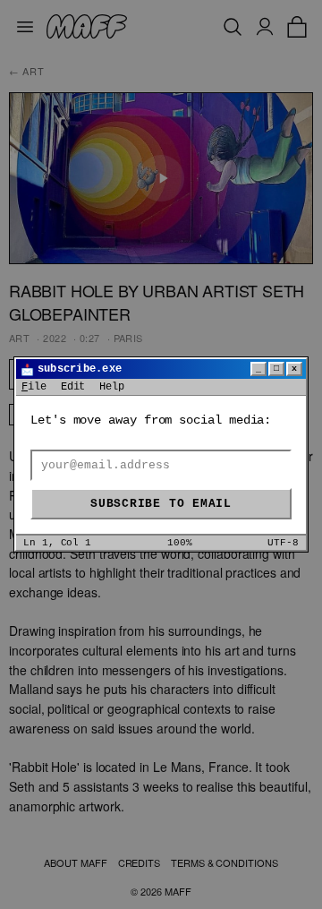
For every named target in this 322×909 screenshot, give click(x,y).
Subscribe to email (161, 503)
